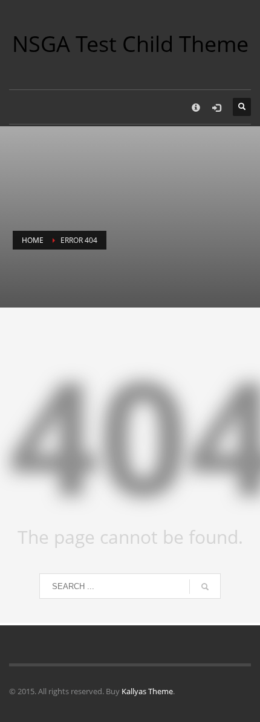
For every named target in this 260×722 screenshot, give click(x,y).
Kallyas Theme (147, 691)
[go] (205, 586)
